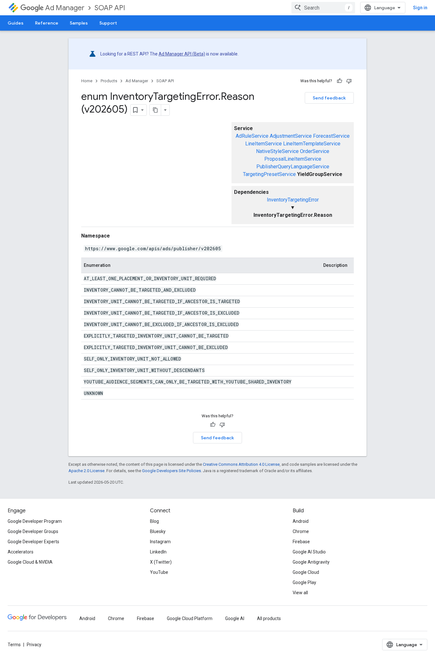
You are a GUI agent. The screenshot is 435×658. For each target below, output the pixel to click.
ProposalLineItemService (292, 159)
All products (269, 618)
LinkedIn (158, 551)
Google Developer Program (35, 521)
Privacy (34, 644)
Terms (14, 644)
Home (86, 80)
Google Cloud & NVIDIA (30, 562)
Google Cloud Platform (189, 618)
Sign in (420, 7)
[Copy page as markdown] (155, 110)
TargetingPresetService (269, 174)
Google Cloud (306, 572)
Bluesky (158, 531)
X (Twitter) (161, 562)
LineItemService (263, 144)
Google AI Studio (309, 551)
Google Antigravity (311, 562)
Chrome (301, 531)
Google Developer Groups (33, 531)
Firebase (301, 541)
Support (108, 23)
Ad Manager (64, 8)
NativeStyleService (277, 151)
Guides (16, 23)
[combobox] (323, 7)
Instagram (160, 541)
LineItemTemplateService (311, 144)
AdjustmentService (291, 136)
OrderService (314, 151)
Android (301, 521)
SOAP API (110, 8)
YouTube (159, 572)
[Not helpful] (349, 81)
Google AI (234, 618)
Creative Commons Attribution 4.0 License (241, 464)
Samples (79, 23)
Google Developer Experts (33, 541)
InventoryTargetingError (293, 200)
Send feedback (329, 98)
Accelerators (20, 551)
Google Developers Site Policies (171, 470)
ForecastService (331, 136)
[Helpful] (339, 81)
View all (300, 592)
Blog (154, 521)
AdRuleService (252, 136)
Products (109, 80)
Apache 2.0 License (86, 470)
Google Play (304, 582)
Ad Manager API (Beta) (182, 53)
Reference (46, 23)
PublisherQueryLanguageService (292, 167)
